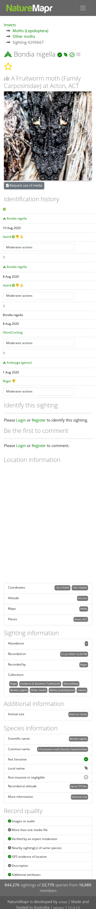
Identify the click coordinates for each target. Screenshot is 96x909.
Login (21, 420)
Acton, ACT (80, 619)
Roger (7, 381)
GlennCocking (13, 332)
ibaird (7, 236)
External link (79, 797)
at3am (63, 902)
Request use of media (25, 185)
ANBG (83, 608)
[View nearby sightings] (78, 54)
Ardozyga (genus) (19, 362)
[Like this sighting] (6, 78)
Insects (10, 24)
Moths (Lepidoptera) (30, 30)
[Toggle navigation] (83, 8)
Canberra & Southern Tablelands (40, 683)
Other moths (24, 36)
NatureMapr (71, 683)
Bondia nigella (17, 218)
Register (39, 420)
